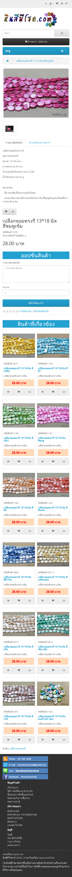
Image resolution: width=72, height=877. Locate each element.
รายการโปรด (13, 841)
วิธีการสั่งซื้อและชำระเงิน (20, 791)
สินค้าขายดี (13, 811)
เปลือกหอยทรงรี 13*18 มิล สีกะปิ (18, 718)
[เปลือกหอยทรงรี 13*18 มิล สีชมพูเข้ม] (36, 93)
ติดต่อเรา (12, 821)
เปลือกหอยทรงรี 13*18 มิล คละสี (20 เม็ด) (51, 718)
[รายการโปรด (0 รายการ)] (57, 3)
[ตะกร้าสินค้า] (62, 3)
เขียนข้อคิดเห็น (41, 311)
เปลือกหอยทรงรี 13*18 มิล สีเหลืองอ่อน (52, 578)
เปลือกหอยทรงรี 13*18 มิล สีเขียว (18, 439)
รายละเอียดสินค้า (14, 142)
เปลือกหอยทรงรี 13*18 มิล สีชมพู (51, 439)
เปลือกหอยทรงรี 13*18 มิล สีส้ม (18, 509)
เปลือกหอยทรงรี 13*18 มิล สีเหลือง (18, 370)
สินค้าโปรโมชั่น (15, 818)
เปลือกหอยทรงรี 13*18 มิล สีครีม (18, 648)
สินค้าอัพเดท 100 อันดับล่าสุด (22, 814)
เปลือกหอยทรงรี (18, 748)
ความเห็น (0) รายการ (39, 142)
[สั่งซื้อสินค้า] (66, 3)
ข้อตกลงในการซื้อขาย (18, 798)
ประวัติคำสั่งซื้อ (14, 838)
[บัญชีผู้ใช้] (51, 3)
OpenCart (18, 854)
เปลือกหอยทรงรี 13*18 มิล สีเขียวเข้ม (52, 648)
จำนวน (6, 287)
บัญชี (9, 834)
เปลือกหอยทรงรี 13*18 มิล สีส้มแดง (52, 509)
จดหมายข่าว (13, 845)
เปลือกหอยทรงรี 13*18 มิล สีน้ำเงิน (17, 578)
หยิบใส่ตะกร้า (36, 303)
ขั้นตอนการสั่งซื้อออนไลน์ (20, 794)
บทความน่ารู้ (13, 801)
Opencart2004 (46, 857)
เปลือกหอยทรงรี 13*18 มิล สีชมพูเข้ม (35, 60)
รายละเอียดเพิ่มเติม (11, 262)
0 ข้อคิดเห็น (25, 311)
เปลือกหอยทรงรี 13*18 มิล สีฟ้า (52, 370)
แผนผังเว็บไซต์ (14, 825)
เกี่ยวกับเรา (12, 787)
